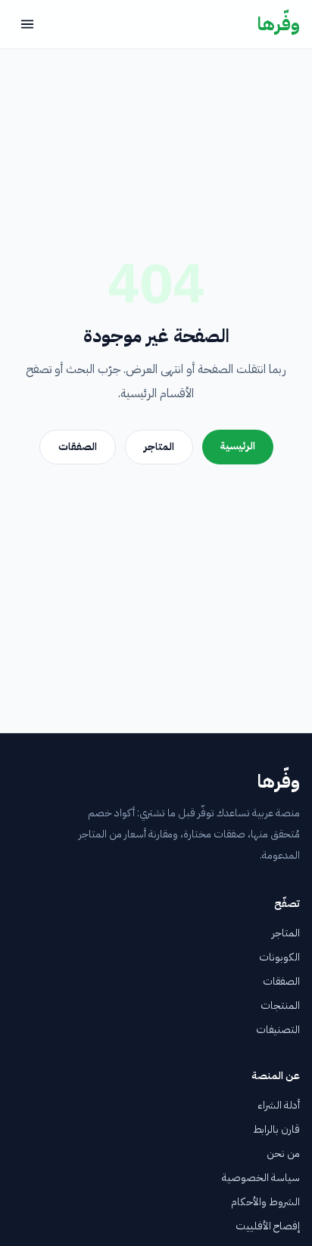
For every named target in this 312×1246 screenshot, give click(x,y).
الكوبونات (279, 957)
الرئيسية (237, 446)
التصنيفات (278, 1030)
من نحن (283, 1153)
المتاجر (159, 447)
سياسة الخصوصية (261, 1178)
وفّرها (278, 24)
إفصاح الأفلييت (268, 1226)
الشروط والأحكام (265, 1202)
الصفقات (77, 447)
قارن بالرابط (276, 1129)
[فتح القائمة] (27, 24)
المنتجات (280, 1005)
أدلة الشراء (278, 1105)
